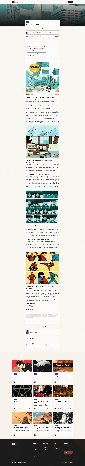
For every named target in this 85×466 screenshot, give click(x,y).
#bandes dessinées (29, 314)
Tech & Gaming (40, 2)
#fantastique (50, 314)
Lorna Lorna (32, 331)
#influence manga (29, 317)
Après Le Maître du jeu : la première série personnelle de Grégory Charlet (39, 46)
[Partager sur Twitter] (37, 327)
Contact (45, 447)
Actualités (23, 2)
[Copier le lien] (48, 327)
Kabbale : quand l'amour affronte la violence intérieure (35, 44)
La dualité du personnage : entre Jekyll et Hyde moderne (37, 48)
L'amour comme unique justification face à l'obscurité (36, 52)
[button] (42, 15)
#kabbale (55, 314)
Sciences (45, 2)
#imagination (44, 314)
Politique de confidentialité (56, 448)
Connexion (65, 2)
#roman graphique (38, 314)
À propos (45, 445)
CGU (55, 450)
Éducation (31, 2)
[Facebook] (13, 450)
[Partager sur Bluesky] (43, 327)
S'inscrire (70, 2)
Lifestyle (35, 2)
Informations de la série (31, 55)
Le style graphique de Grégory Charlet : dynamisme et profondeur (38, 53)
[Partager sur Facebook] (40, 327)
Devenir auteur (46, 449)
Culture (27, 2)
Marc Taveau (30, 343)
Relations (49, 2)
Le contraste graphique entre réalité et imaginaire (35, 50)
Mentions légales (57, 445)
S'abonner (68, 452)
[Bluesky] (16, 450)
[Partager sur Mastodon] (45, 327)
